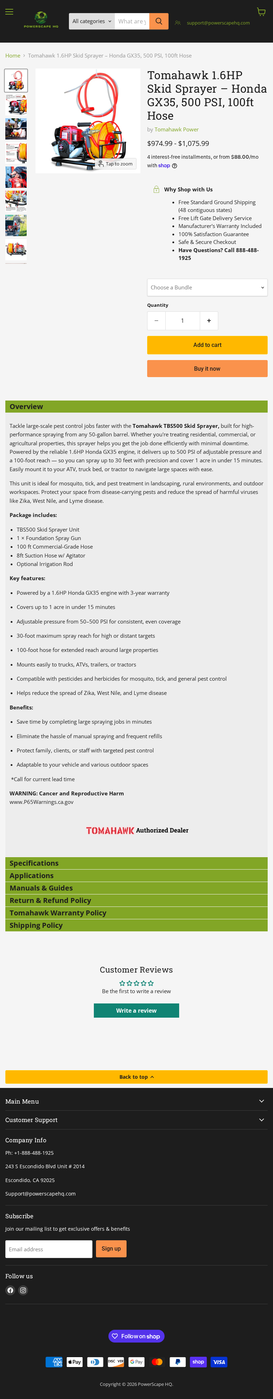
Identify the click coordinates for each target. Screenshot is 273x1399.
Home (12, 56)
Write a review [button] (136, 1010)
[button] (136, 407)
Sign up (111, 1248)
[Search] (158, 21)
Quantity (157, 305)
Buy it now (207, 368)
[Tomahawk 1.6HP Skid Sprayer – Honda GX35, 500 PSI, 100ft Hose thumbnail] (16, 80)
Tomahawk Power (177, 129)
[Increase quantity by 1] (209, 320)
